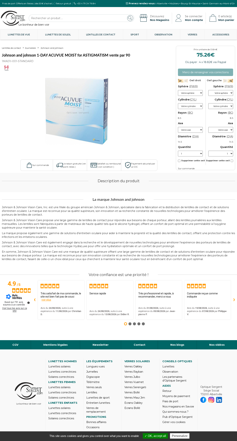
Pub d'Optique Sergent (177, 417)
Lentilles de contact (100, 34)
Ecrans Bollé (132, 408)
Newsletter (101, 344)
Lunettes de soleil (58, 34)
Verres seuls (94, 387)
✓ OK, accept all (155, 435)
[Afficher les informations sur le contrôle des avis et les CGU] (28, 302)
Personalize (180, 435)
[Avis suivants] (234, 300)
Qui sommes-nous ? (175, 411)
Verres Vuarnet (134, 382)
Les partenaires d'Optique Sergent (174, 378)
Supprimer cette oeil (193, 160)
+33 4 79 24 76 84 (86, 3)
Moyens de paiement (176, 396)
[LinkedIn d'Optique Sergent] (219, 400)
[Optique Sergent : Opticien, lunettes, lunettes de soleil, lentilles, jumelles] (13, 18)
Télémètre (93, 382)
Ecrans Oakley (133, 402)
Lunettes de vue (19, 34)
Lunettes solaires (59, 366)
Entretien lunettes (98, 402)
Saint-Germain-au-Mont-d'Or (219, 3)
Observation (163, 34)
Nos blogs (177, 344)
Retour (166, 391)
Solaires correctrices (61, 377)
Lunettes (168, 366)
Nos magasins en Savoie (178, 406)
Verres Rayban (133, 371)
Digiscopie (93, 377)
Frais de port (170, 401)
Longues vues (95, 366)
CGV (15, 344)
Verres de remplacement (96, 409)
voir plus (46, 299)
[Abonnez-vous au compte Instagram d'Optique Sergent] (211, 400)
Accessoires (220, 34)
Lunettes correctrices (62, 371)
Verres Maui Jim (134, 397)
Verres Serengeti (135, 387)
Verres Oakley (133, 366)
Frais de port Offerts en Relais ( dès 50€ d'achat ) (27, 3)
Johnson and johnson (52, 48)
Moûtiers (174, 3)
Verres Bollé (132, 392)
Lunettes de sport (98, 397)
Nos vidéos (217, 344)
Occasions (92, 427)
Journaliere (30, 48)
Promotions (96, 417)
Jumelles (92, 371)
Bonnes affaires (96, 422)
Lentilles (91, 392)
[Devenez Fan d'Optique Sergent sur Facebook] (203, 400)
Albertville (161, 3)
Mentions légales (55, 344)
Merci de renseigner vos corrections (205, 72)
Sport (135, 34)
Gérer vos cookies (173, 422)
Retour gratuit (63, 3)
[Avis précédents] (34, 300)
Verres (192, 34)
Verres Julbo (132, 377)
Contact (139, 344)
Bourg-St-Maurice (190, 3)
